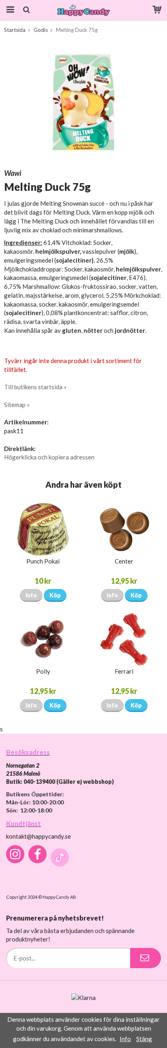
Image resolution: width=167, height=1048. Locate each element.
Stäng (144, 1038)
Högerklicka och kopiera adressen (49, 457)
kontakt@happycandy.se (38, 836)
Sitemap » (17, 404)
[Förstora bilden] (83, 102)
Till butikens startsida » (35, 386)
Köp (55, 595)
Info (31, 595)
